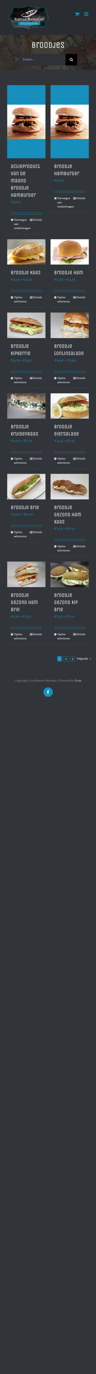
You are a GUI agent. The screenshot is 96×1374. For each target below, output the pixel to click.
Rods (78, 681)
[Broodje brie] (26, 486)
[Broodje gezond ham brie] (26, 574)
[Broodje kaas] (26, 252)
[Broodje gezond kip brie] (70, 574)
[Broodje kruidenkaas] (26, 406)
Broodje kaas (26, 272)
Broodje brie (25, 507)
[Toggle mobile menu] (86, 14)
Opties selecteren (20, 300)
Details (37, 220)
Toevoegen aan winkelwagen (20, 224)
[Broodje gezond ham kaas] (70, 486)
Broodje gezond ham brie (24, 602)
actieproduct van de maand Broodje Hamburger (25, 180)
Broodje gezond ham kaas (67, 514)
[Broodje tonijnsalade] (70, 325)
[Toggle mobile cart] (77, 14)
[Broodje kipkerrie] (26, 325)
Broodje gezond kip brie (66, 602)
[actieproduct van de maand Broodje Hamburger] (26, 121)
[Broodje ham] (70, 252)
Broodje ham (68, 272)
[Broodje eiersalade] (70, 406)
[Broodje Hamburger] (70, 121)
